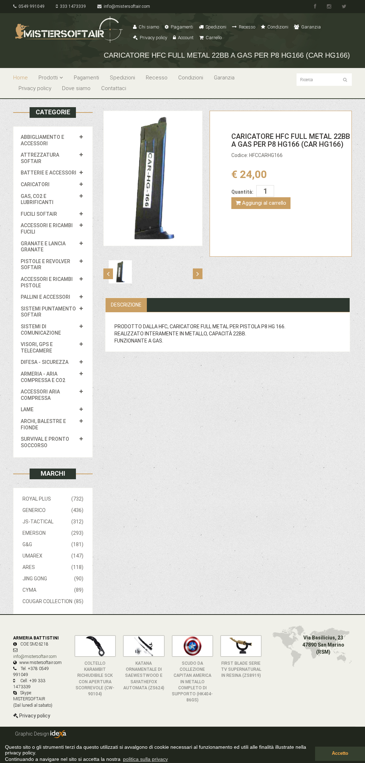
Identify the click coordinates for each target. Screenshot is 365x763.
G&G (52, 544)
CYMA (52, 590)
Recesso (246, 27)
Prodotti (48, 77)
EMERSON (52, 533)
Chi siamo (148, 27)
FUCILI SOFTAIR (39, 214)
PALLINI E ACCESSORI (45, 297)
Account (185, 37)
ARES (52, 567)
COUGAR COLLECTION (52, 601)
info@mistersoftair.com (126, 6)
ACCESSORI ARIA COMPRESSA (40, 395)
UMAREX (52, 556)
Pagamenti (181, 27)
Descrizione (126, 305)
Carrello (213, 37)
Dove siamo (76, 88)
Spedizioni (215, 27)
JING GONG (52, 578)
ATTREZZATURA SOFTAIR (40, 158)
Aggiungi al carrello (263, 203)
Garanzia (310, 27)
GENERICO (52, 510)
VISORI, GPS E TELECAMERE (37, 347)
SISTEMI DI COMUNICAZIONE (41, 330)
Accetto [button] (340, 753)
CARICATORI (35, 184)
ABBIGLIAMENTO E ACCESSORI (42, 140)
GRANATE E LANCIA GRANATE (43, 247)
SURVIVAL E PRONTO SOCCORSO (45, 442)
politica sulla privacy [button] (145, 759)
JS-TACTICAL (52, 521)
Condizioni (277, 27)
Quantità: (242, 192)
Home (20, 77)
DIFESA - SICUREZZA (44, 362)
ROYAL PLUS (52, 499)
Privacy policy (153, 37)
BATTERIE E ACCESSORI (48, 173)
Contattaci (113, 88)
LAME (27, 409)
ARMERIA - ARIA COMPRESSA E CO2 (43, 377)
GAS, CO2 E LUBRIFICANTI (37, 199)
